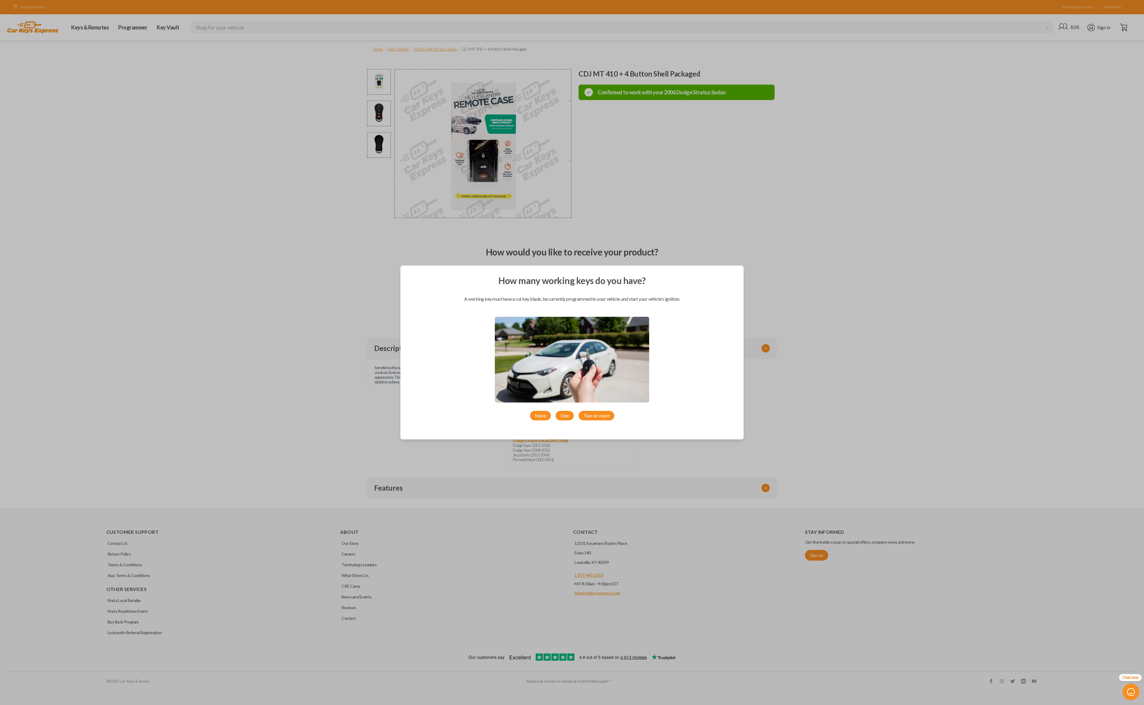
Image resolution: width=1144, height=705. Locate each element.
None (540, 415)
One (564, 415)
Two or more (596, 415)
